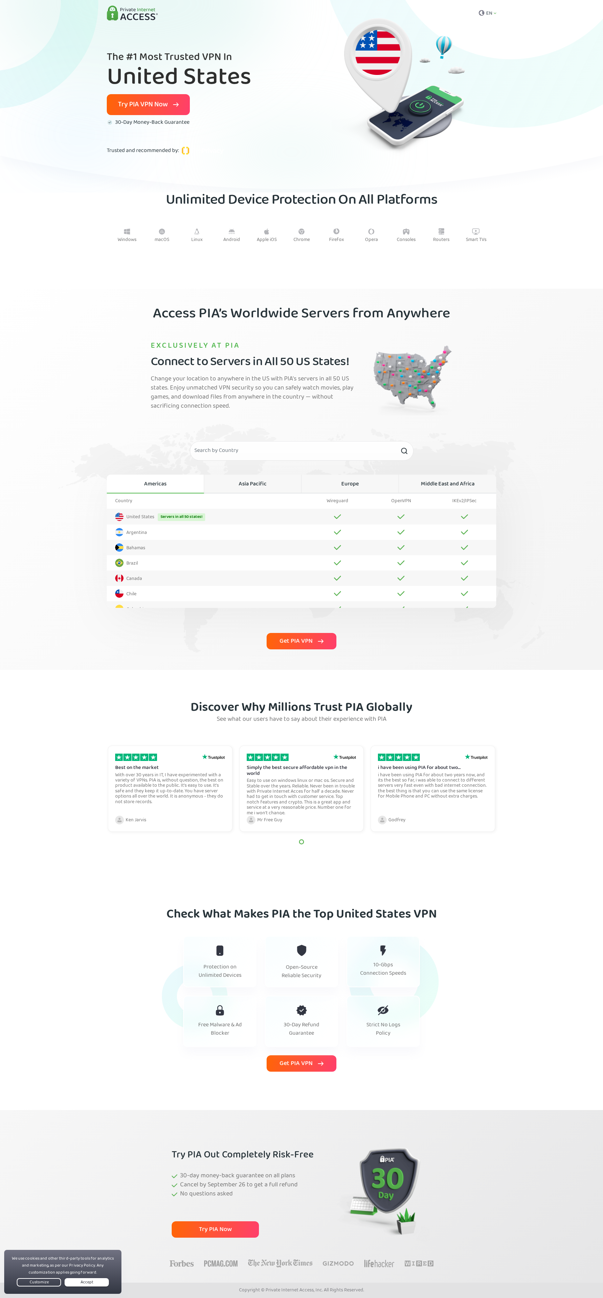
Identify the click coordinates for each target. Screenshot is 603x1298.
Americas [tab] (155, 484)
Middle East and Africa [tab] (448, 484)
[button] (301, 841)
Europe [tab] (350, 484)
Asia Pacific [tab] (253, 484)
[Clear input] (404, 451)
